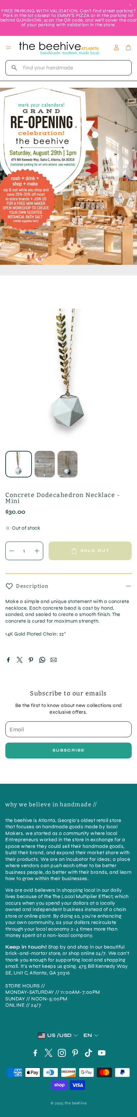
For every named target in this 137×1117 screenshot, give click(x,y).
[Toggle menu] (8, 47)
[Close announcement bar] (130, 5)
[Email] (54, 660)
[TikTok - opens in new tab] (88, 1053)
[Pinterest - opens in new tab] (75, 1053)
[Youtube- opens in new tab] (102, 1053)
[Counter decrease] (12, 551)
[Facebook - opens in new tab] (35, 1053)
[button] (68, 67)
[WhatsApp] (42, 660)
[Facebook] (8, 660)
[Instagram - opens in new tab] (62, 1053)
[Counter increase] (37, 551)
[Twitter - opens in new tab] (49, 1053)
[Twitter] (20, 660)
